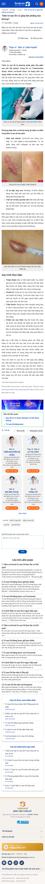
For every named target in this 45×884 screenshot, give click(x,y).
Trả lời (6, 430)
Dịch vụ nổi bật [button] (8, 837)
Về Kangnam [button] (7, 831)
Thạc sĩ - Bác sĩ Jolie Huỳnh (23, 47)
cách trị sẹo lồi (15, 520)
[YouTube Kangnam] (10, 863)
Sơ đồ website (20, 881)
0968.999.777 (18, 847)
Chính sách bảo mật (8, 878)
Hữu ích (20, 431)
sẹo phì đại (16, 525)
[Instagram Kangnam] (16, 863)
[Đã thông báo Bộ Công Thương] (22, 824)
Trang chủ (5, 10)
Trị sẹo (19, 10)
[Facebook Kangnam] (4, 863)
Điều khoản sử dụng (8, 881)
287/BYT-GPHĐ (33, 814)
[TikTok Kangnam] (21, 863)
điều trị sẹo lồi (28, 520)
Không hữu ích (36, 431)
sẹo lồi (6, 525)
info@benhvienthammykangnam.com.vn (20, 857)
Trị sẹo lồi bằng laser (15, 424)
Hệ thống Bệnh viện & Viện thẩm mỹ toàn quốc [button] (21, 869)
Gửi (22, 552)
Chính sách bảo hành (22, 878)
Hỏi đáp (12, 10)
